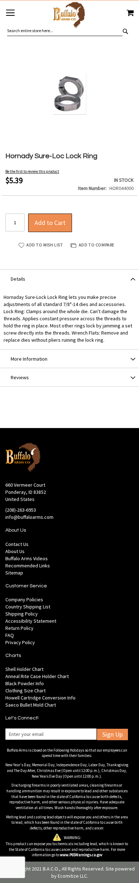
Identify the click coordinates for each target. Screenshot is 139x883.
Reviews (20, 377)
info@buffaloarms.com (29, 517)
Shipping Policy (21, 614)
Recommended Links (27, 565)
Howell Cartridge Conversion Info (40, 697)
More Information (29, 359)
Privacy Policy (20, 642)
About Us (15, 551)
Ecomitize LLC (72, 876)
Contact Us (17, 544)
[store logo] (69, 15)
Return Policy (19, 628)
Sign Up (112, 734)
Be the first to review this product (32, 171)
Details (18, 279)
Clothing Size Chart (25, 690)
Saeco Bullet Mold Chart (30, 705)
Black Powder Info (24, 683)
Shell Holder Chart (24, 669)
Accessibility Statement (30, 621)
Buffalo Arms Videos (26, 558)
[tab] (69, 278)
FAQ (9, 635)
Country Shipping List (27, 606)
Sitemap (14, 573)
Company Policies (24, 599)
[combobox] (65, 30)
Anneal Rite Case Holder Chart (37, 676)
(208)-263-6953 (20, 510)
